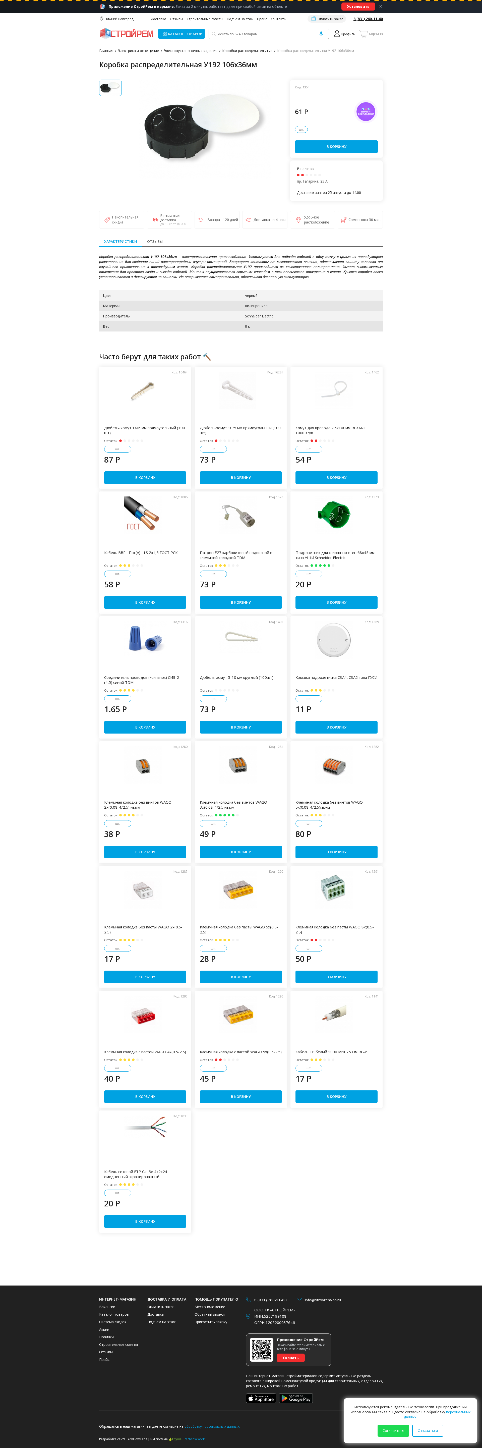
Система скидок (112, 1321)
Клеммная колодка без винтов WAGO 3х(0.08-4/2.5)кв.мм (233, 805)
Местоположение (210, 1306)
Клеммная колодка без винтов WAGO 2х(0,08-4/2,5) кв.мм (137, 805)
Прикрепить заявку (211, 1321)
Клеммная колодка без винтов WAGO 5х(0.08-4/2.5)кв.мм (329, 805)
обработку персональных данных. (212, 1426)
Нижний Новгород (119, 19)
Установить (358, 6)
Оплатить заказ (330, 19)
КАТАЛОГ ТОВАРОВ (185, 33)
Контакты (278, 19)
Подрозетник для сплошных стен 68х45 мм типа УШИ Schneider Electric (335, 555)
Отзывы (176, 19)
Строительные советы (205, 19)
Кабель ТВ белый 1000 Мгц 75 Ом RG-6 (331, 1051)
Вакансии (107, 1306)
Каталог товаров (114, 1314)
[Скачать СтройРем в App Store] (261, 1398)
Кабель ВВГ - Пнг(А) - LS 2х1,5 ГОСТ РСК (140, 552)
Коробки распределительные (247, 50)
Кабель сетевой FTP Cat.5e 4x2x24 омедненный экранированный (135, 1174)
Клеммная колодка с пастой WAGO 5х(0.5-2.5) (241, 1051)
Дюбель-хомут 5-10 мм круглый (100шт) (236, 677)
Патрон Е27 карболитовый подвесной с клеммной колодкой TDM (236, 555)
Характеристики (120, 241)
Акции (104, 1329)
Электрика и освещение (138, 50)
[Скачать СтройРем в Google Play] (296, 1398)
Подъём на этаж (161, 1321)
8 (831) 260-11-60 (368, 18)
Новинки (106, 1336)
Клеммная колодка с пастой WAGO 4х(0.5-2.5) (145, 1051)
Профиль (348, 34)
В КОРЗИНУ (336, 146)
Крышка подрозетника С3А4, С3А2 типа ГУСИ (336, 677)
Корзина (376, 33)
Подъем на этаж (240, 19)
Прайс (262, 19)
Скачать (291, 1357)
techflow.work (195, 1439)
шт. (301, 129)
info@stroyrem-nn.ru (323, 1299)
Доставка (158, 19)
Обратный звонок (210, 1314)
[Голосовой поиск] (321, 34)
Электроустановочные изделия (190, 50)
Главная (106, 50)
